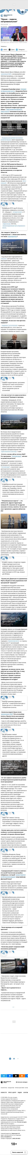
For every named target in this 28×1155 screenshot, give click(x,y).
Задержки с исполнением (9, 325)
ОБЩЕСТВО (11, 1088)
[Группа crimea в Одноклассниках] (22, 1075)
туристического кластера (9, 451)
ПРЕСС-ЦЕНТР (12, 1093)
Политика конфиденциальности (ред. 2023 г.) (13, 1111)
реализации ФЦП (7, 714)
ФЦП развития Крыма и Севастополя (11, 111)
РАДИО (20, 1093)
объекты (3, 259)
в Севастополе (17, 212)
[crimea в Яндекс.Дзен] (16, 1075)
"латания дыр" (16, 456)
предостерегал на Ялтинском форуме (13, 876)
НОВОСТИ (4, 1093)
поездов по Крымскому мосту (14, 90)
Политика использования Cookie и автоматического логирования (10, 1108)
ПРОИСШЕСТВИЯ (19, 1088)
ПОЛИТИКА (4, 1088)
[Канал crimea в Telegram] (4, 1075)
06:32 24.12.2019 (4, 24)
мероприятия (12, 237)
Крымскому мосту (13, 641)
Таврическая (6, 224)
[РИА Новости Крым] (6, 15)
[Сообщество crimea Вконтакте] (10, 1075)
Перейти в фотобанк (23, 42)
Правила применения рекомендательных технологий (12, 1113)
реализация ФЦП (6, 74)
